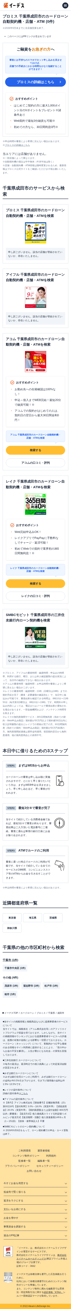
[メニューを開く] (65, 5)
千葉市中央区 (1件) (15, 968)
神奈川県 (12, 928)
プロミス (41, 1013)
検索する (35, 450)
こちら (24, 1093)
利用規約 (51, 1155)
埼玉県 (32, 917)
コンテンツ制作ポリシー (25, 1155)
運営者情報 (43, 1150)
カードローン (27, 1013)
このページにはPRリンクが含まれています (29, 36)
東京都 (12, 917)
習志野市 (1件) (31, 985)
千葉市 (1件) (10, 960)
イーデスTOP (11, 1013)
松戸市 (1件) (51, 985)
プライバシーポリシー (17, 1165)
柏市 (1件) (10, 994)
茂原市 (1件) (11, 985)
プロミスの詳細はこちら (35, 82)
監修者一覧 (24, 1160)
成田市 (60, 1013)
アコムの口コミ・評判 (35, 462)
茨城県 (53, 917)
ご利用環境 (24, 1150)
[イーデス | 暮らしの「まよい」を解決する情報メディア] (13, 6)
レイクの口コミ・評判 (35, 596)
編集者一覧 (43, 1160)
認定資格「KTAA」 (53, 1292)
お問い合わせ (34, 1171)
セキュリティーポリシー (49, 1165)
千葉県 (51, 1013)
